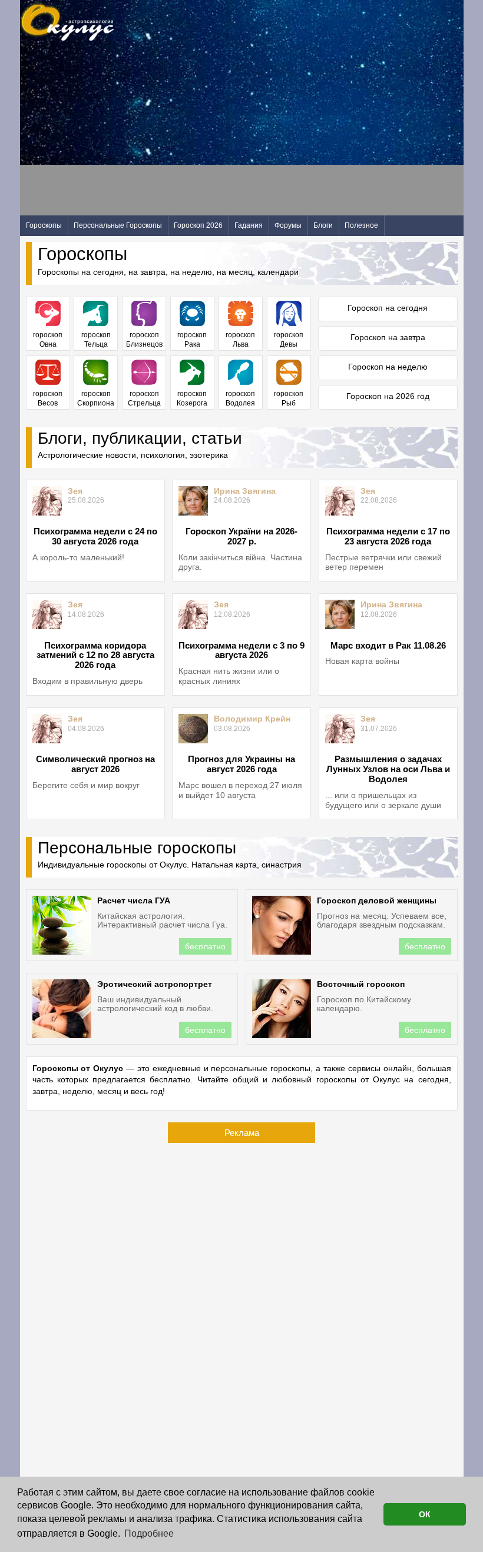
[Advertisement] (234, 133)
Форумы (288, 225)
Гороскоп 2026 (198, 225)
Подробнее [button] (149, 1533)
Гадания (248, 225)
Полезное (361, 225)
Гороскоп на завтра (387, 337)
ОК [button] (425, 1514)
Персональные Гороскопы (118, 225)
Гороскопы (44, 225)
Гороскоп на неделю (388, 366)
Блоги (323, 225)
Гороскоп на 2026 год (387, 396)
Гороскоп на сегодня (388, 308)
